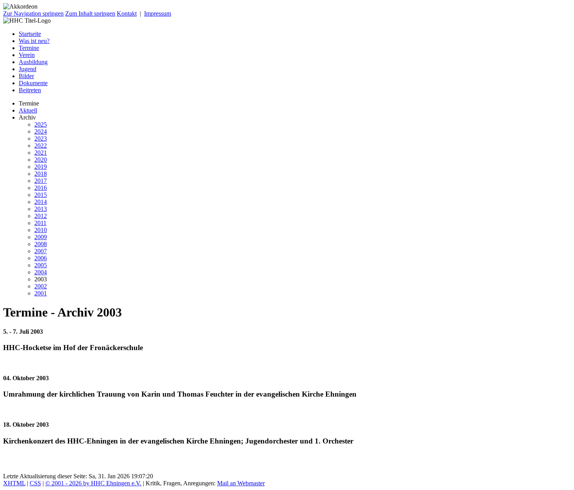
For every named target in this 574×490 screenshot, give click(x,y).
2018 (40, 173)
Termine (29, 48)
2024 (40, 131)
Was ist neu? (34, 41)
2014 (40, 202)
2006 (40, 258)
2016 (40, 187)
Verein (27, 55)
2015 (40, 194)
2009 (40, 237)
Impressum (157, 13)
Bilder (26, 76)
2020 (40, 159)
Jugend (27, 69)
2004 (40, 272)
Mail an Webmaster (241, 483)
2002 (40, 286)
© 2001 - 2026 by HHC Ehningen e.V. (93, 483)
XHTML (14, 483)
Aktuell (28, 110)
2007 (40, 251)
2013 (40, 209)
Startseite (30, 33)
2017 (40, 180)
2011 (40, 223)
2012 (40, 216)
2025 (40, 124)
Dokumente (33, 83)
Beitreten (30, 90)
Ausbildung (33, 62)
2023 (40, 138)
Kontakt (127, 13)
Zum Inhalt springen (90, 13)
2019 (40, 166)
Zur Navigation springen (33, 13)
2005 (40, 265)
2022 (40, 145)
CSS (35, 483)
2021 (40, 152)
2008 (40, 244)
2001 (40, 293)
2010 (40, 230)
